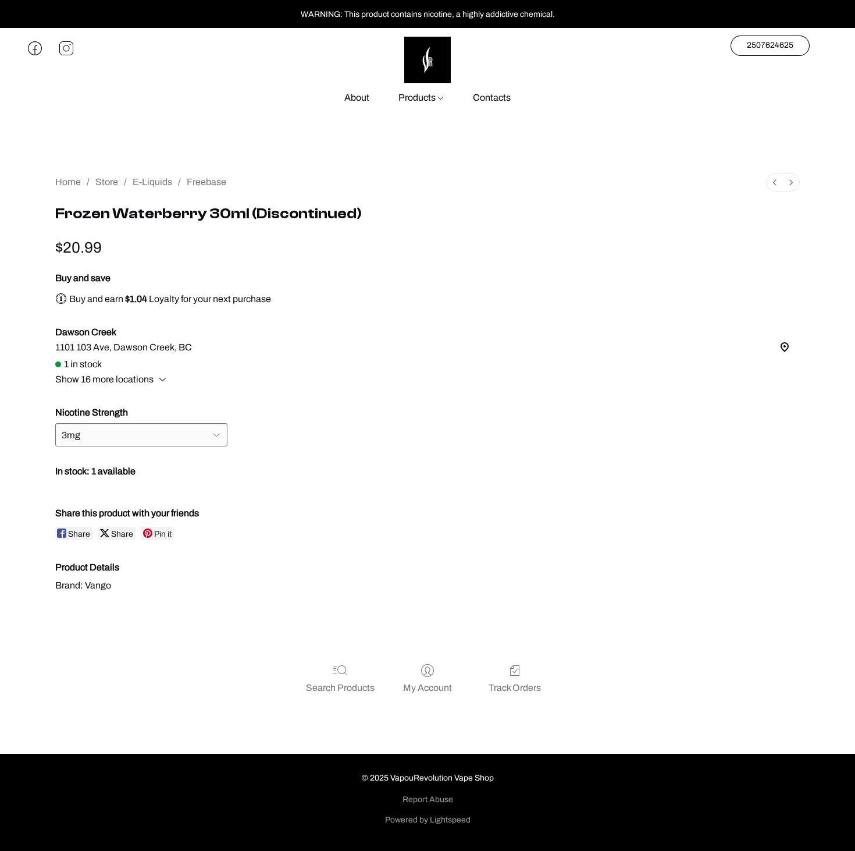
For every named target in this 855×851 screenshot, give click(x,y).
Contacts (492, 97)
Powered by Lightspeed (428, 819)
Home (68, 182)
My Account (427, 688)
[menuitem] (775, 182)
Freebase (206, 182)
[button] (427, 60)
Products (417, 97)
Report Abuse (427, 799)
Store (106, 182)
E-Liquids (152, 182)
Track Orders (515, 688)
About (356, 97)
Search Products (340, 688)
